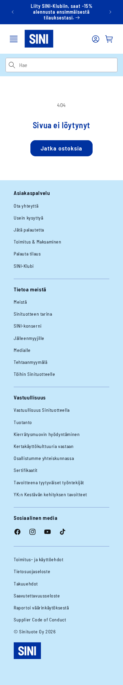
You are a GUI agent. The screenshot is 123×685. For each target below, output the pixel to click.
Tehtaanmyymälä (30, 362)
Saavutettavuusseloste (37, 595)
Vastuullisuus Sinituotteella (42, 410)
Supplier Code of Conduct (40, 619)
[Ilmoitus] (110, 11)
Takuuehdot (26, 584)
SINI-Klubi (24, 266)
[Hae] (12, 65)
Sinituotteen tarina (33, 314)
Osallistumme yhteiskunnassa (44, 458)
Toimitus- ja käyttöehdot (38, 559)
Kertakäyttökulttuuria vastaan (43, 446)
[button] (13, 39)
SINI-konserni (28, 326)
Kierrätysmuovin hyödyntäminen (47, 434)
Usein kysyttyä (28, 218)
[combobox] (68, 65)
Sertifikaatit (26, 470)
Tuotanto (23, 422)
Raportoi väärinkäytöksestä (41, 607)
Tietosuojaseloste (32, 571)
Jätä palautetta (29, 230)
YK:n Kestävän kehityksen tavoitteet (50, 494)
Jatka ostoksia (61, 148)
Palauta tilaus (27, 253)
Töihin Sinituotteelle (34, 374)
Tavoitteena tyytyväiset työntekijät (49, 482)
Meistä (20, 302)
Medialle (22, 350)
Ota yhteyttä (26, 206)
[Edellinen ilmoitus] (12, 11)
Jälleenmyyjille (29, 338)
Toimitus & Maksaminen (38, 242)
